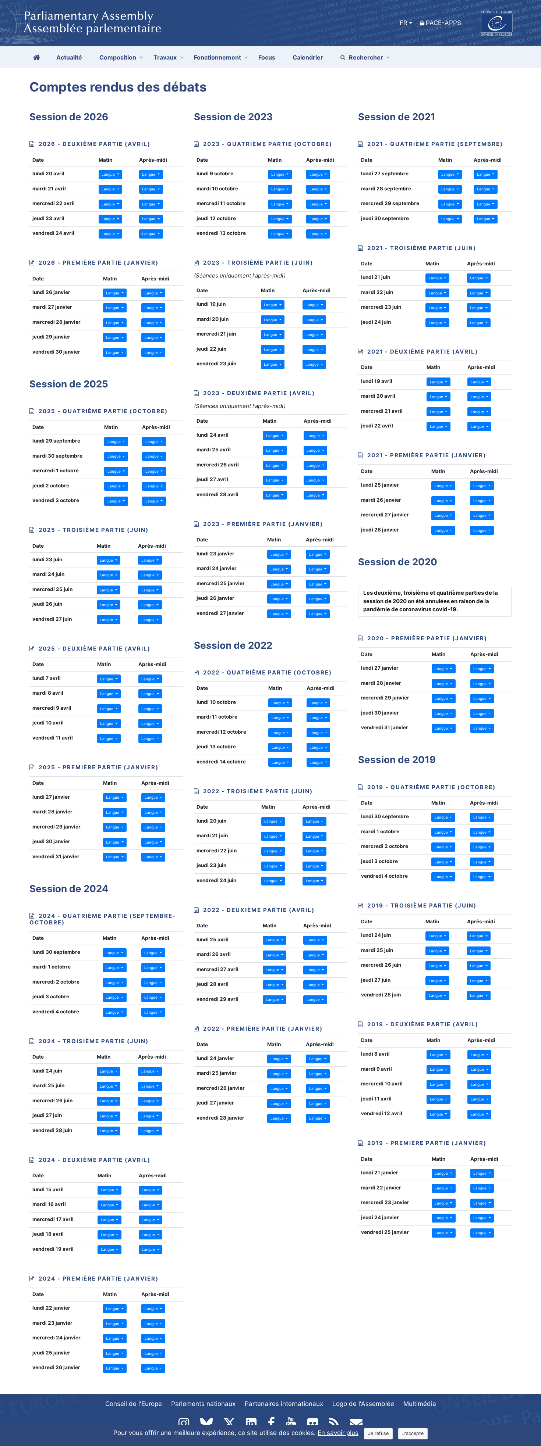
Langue (109, 174)
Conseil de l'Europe (133, 1403)
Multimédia (419, 1403)
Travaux (165, 57)
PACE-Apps (443, 22)
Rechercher (366, 57)
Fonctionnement (217, 57)
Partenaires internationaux (284, 1403)
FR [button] (403, 22)
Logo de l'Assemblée (363, 1403)
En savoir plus (338, 1432)
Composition (117, 57)
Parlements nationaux (203, 1403)
